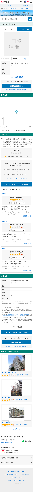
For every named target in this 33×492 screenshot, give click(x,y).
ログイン (8, 5)
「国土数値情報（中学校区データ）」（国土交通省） (14, 315)
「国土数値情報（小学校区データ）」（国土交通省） (18, 314)
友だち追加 (28, 441)
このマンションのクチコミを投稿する (16, 178)
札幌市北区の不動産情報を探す (9, 458)
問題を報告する (27, 216)
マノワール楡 (6, 397)
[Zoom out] (2, 121)
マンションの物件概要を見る (17, 77)
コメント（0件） (22, 59)
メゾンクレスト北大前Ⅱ (9, 372)
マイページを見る (16, 327)
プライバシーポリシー (10, 474)
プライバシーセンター (23, 474)
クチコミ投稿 (24, 29)
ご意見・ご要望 (17, 480)
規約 (11, 477)
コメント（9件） (23, 424)
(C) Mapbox (3, 126)
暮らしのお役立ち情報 (7, 462)
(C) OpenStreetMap (11, 126)
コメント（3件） (23, 399)
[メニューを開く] (31, 2)
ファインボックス (7, 422)
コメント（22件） (24, 375)
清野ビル (4, 194)
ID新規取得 (25, 5)
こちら (20, 307)
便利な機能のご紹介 (6, 442)
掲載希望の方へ (18, 477)
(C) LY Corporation (20, 126)
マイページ (8, 29)
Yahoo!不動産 (12, 471)
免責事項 (9, 480)
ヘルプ (24, 480)
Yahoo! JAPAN (21, 471)
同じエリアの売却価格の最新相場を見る (16, 90)
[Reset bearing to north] (2, 123)
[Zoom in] (2, 118)
